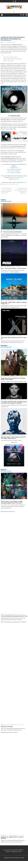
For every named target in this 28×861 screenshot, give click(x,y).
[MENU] (27, 15)
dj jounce (6, 184)
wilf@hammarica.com (14, 179)
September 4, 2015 (5, 835)
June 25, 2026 (4, 300)
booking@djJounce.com (21, 182)
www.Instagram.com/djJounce (14, 172)
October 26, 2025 (5, 435)
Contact (20, 851)
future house (15, 184)
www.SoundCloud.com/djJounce (14, 169)
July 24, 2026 (4, 230)
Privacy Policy (14, 850)
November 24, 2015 (6, 614)
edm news (11, 184)
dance (3, 184)
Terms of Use (7, 850)
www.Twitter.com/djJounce (14, 171)
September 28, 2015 (6, 724)
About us (21, 850)
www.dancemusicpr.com (17, 177)
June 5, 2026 (4, 335)
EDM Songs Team (11, 42)
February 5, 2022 (5, 499)
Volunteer (8, 851)
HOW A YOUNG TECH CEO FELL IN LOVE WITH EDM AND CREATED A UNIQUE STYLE (6, 191)
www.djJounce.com (14, 167)
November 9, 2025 (5, 376)
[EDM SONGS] (2, 14)
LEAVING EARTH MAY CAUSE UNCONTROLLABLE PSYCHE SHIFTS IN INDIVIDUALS (21, 191)
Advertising (14, 851)
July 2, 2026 (4, 266)
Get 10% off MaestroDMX (14, 445)
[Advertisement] (14, 25)
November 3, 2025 (5, 399)
